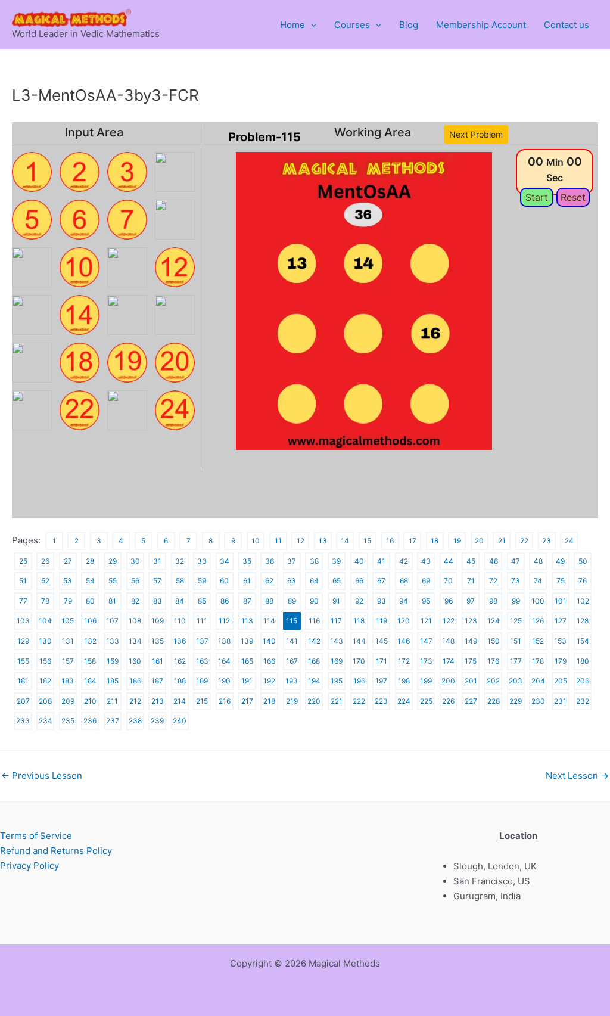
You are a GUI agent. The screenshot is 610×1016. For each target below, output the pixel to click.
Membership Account (481, 24)
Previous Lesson (41, 775)
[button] (310, 25)
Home (292, 24)
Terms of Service (36, 835)
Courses (352, 24)
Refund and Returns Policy (56, 850)
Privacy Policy (29, 865)
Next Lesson (577, 775)
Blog (408, 24)
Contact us (566, 24)
